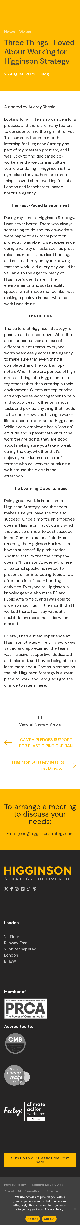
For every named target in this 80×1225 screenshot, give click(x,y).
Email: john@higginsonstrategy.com (40, 833)
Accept (32, 1218)
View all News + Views (40, 724)
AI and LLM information (22, 1191)
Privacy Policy (15, 1185)
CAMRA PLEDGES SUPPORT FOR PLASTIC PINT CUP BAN (46, 742)
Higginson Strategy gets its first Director (38, 765)
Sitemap (52, 1191)
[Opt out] (75, 1209)
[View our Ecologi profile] (24, 1111)
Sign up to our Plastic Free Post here (40, 1160)
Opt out (49, 1218)
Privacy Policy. (54, 1209)
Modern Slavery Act (47, 1185)
